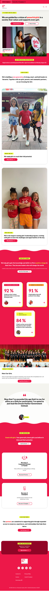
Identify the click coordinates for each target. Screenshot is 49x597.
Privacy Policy (27, 573)
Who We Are (10, 240)
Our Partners (23, 530)
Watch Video (33, 23)
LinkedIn (26, 568)
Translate (21, 1)
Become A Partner (23, 474)
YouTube (30, 568)
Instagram (23, 568)
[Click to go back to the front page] (22, 7)
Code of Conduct (28, 577)
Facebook (19, 568)
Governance (18, 580)
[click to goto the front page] (24, 561)
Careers (17, 577)
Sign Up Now (24, 550)
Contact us (18, 573)
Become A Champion (24, 503)
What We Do (10, 159)
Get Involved (16, 23)
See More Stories (23, 381)
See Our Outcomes (23, 271)
